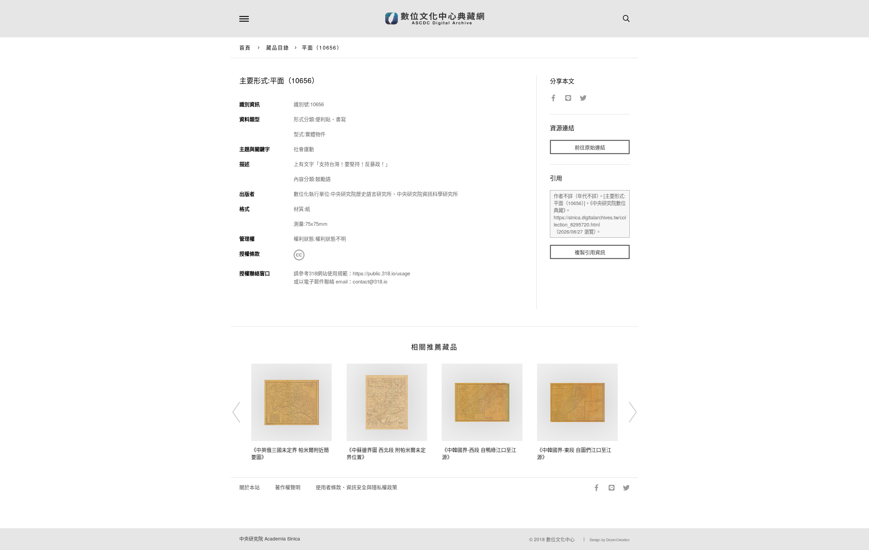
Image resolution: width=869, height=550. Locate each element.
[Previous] (242, 412)
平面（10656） (322, 47)
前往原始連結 (590, 147)
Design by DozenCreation (610, 539)
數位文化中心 (560, 539)
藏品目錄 (278, 47)
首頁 (245, 47)
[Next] (627, 412)
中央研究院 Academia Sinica (269, 538)
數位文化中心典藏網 (434, 18)
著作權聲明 (287, 487)
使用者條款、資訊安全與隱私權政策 (356, 487)
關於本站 (249, 487)
